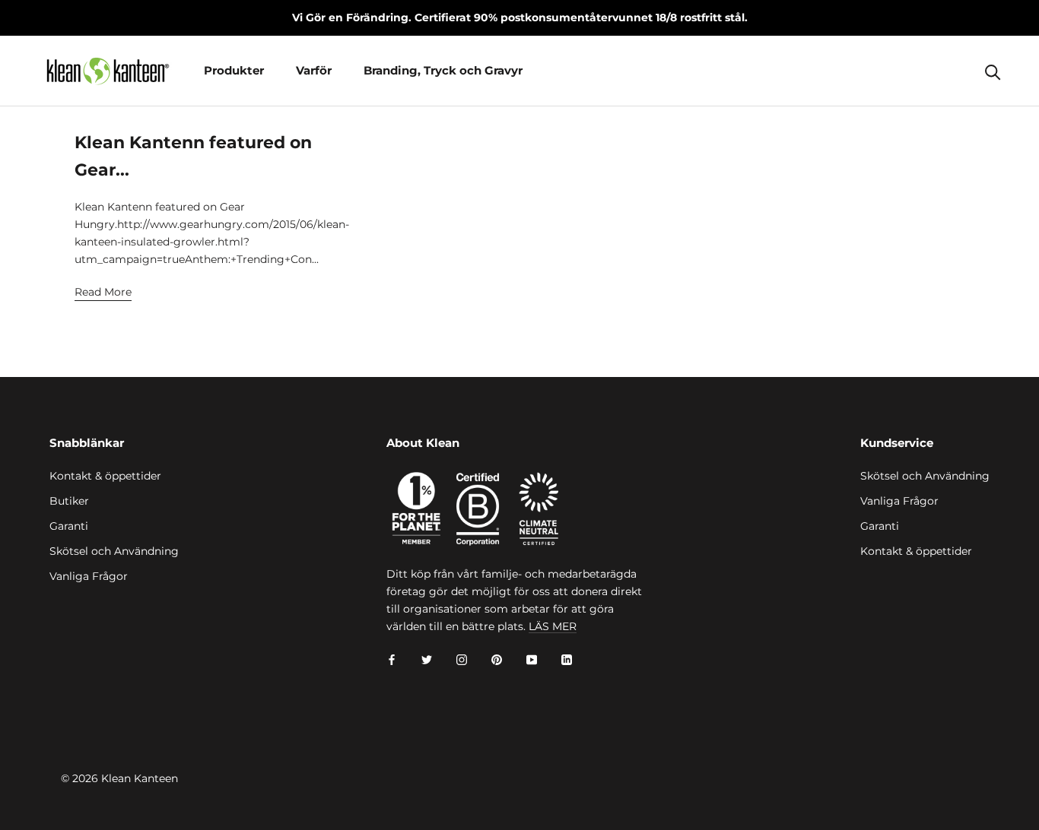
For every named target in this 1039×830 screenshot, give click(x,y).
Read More (103, 292)
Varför (314, 70)
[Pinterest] (496, 659)
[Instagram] (461, 659)
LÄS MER (553, 626)
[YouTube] (531, 659)
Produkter (234, 70)
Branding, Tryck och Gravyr (443, 70)
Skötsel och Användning (114, 551)
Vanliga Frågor (88, 576)
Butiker (69, 501)
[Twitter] (426, 659)
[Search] (993, 71)
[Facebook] (391, 659)
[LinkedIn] (566, 659)
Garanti (68, 526)
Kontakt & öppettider (105, 476)
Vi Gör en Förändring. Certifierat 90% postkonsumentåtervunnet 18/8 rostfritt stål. (520, 17)
